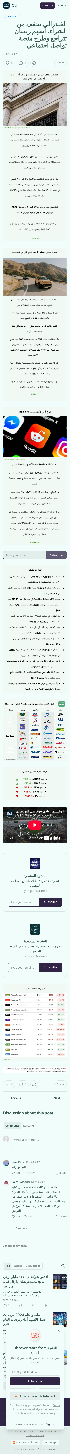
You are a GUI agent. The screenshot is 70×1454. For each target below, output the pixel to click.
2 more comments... (15, 1246)
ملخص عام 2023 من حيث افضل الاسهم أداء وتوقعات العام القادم (25, 1319)
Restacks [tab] (28, 1125)
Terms (57, 1431)
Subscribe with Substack (38, 1396)
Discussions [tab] (33, 1266)
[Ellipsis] (65, 1162)
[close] (59, 1331)
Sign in (62, 5)
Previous (15, 1098)
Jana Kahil (18, 1162)
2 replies (21, 1228)
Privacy (48, 1431)
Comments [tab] (12, 1125)
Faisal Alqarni (21, 1182)
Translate (11, 16)
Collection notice (35, 1435)
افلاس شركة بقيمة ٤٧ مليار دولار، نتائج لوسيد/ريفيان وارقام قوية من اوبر (25, 1281)
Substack (19, 1449)
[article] (35, 1290)
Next (57, 1098)
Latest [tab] (18, 1266)
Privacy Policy (47, 1413)
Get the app (50, 1442)
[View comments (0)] (20, 1305)
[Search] (63, 1266)
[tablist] (20, 1125)
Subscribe (47, 5)
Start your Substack (27, 1442)
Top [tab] (7, 1266)
